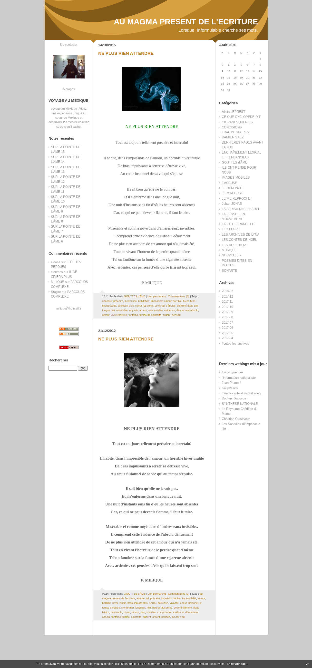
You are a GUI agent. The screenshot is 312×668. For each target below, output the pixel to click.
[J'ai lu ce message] (307, 664)
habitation (143, 301)
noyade (133, 310)
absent (147, 616)
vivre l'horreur (119, 314)
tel (147, 598)
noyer (127, 612)
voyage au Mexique (64, 108)
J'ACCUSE (229, 183)
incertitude (131, 301)
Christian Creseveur (236, 419)
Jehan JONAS (232, 203)
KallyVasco (230, 388)
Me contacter (68, 44)
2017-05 (227, 333)
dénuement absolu (187, 310)
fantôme (133, 314)
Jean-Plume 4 (231, 383)
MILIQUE (57, 282)
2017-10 (227, 307)
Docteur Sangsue (234, 398)
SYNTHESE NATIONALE (240, 404)
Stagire (56, 292)
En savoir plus (236, 664)
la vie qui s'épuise (165, 305)
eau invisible (155, 310)
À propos (69, 89)
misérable (122, 310)
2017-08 (227, 317)
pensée (176, 314)
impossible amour (161, 301)
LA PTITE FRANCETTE (239, 224)
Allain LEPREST (233, 112)
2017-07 (227, 322)
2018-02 (227, 291)
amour (105, 314)
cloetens (57, 272)
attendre (107, 301)
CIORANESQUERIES (237, 122)
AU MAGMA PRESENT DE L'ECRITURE (186, 21)
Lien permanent (156, 296)
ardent (166, 314)
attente (140, 598)
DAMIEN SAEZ (233, 137)
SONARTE (229, 270)
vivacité (174, 602)
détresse (163, 602)
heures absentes (162, 607)
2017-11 (227, 301)
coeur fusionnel (144, 305)
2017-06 (227, 327)
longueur (140, 607)
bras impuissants (137, 602)
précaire (118, 301)
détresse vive (126, 305)
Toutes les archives (235, 343)
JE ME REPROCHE (236, 198)
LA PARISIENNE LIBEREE (241, 209)
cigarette (136, 616)
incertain (166, 598)
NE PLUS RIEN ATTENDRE (126, 53)
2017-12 (227, 296)
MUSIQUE (229, 250)
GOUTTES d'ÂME (234, 162)
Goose (55, 262)
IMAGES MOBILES (236, 177)
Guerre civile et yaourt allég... (242, 393)
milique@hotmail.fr (68, 308)
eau (143, 612)
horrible (177, 301)
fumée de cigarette (150, 314)
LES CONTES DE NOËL (239, 240)
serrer (152, 602)
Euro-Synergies (233, 372)
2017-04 (227, 338)
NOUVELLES (231, 255)
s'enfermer (127, 607)
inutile (122, 602)
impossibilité (189, 598)
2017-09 (227, 312)
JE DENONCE (232, 188)
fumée (126, 616)
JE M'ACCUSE (232, 193)
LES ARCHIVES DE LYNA (240, 234)
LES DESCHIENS (234, 245)
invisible (151, 612)
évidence (169, 310)
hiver (186, 301)
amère (143, 310)
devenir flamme (183, 607)
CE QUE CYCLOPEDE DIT (241, 117)
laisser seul (178, 616)
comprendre (164, 612)
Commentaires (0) (178, 296)
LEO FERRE (231, 229)
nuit (149, 607)
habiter (177, 598)
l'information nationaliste (239, 377)
